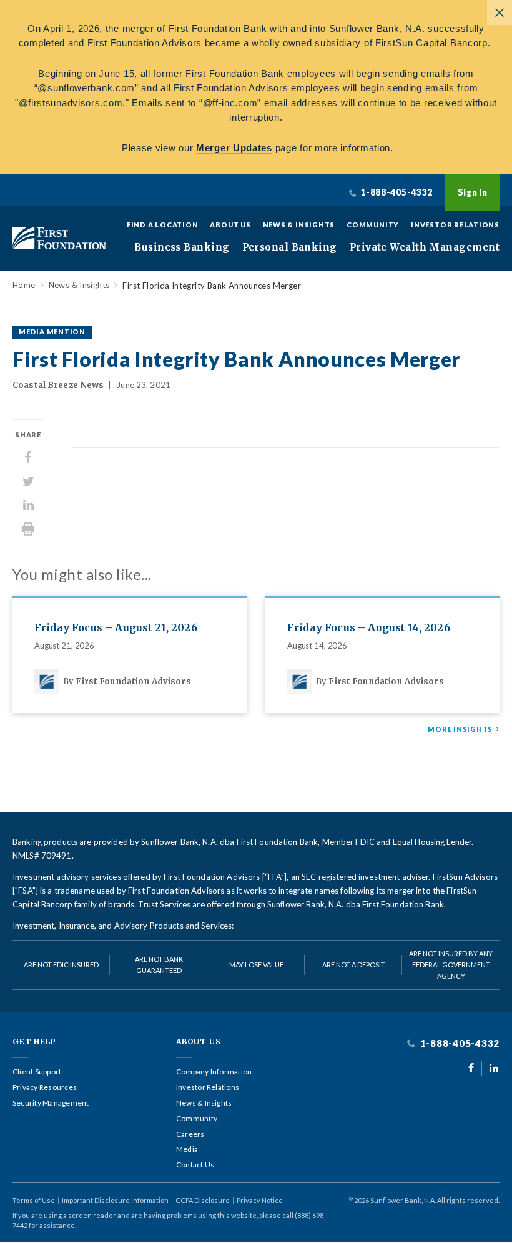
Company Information (214, 1071)
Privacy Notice (260, 1200)
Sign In (472, 192)
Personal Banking (289, 247)
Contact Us (195, 1165)
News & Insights (299, 225)
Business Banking (181, 247)
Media (187, 1149)
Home (24, 285)
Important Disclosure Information (115, 1200)
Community (373, 225)
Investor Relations (455, 225)
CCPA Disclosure (202, 1200)
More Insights (460, 729)
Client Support (36, 1071)
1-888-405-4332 (459, 1043)
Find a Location (163, 225)
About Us (230, 225)
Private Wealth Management (425, 247)
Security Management (50, 1103)
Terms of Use (33, 1200)
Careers (190, 1134)
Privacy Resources (44, 1087)
